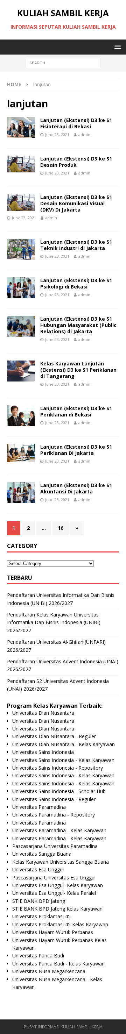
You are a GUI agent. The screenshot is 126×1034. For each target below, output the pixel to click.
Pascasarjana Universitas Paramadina (55, 846)
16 (60, 528)
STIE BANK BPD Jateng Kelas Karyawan (57, 908)
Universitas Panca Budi (38, 955)
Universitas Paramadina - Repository (53, 814)
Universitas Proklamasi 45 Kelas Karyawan (60, 924)
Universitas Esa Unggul (38, 869)
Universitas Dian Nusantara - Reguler (54, 736)
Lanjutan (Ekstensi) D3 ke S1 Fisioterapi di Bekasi (76, 123)
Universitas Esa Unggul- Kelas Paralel (54, 893)
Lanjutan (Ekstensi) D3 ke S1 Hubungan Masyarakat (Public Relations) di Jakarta (78, 325)
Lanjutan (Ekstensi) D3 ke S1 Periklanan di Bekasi (76, 411)
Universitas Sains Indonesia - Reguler (54, 799)
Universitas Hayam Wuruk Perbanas (52, 932)
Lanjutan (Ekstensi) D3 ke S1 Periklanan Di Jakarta (76, 449)
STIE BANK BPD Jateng (38, 901)
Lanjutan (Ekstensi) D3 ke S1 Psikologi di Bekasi (76, 283)
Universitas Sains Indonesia (43, 752)
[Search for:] (63, 62)
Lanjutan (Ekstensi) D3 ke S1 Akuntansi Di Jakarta (76, 488)
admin (84, 134)
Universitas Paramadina (39, 807)
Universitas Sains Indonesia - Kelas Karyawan (63, 760)
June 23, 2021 (57, 134)
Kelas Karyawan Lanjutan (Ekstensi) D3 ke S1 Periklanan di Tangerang (78, 369)
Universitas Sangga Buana (41, 853)
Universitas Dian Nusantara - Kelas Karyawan (63, 744)
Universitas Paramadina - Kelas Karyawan (59, 830)
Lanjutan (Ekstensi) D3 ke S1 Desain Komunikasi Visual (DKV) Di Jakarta (76, 203)
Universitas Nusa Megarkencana (48, 971)
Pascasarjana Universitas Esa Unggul (54, 877)
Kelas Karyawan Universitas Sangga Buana (60, 861)
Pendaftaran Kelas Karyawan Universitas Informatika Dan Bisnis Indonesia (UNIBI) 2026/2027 (53, 622)
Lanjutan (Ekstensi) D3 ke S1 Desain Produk (76, 161)
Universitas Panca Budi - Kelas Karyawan (58, 963)
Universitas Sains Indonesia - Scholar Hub (59, 791)
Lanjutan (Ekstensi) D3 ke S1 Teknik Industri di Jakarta (76, 244)
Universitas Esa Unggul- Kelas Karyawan (57, 885)
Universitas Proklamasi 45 (41, 916)
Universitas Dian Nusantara (43, 712)
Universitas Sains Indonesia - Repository (57, 767)
